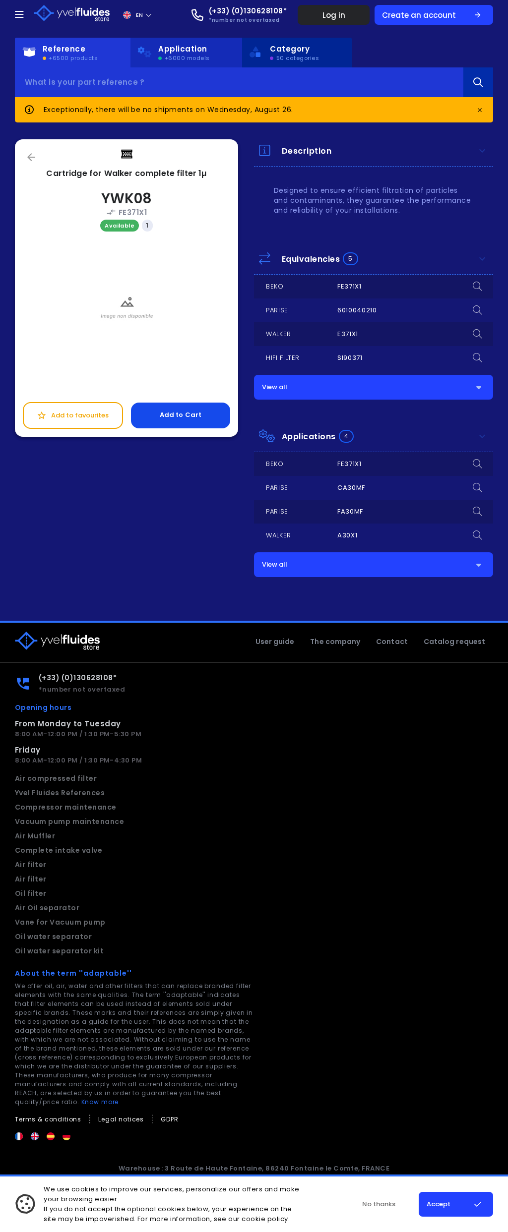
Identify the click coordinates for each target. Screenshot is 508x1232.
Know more (100, 1102)
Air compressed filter (56, 778)
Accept (438, 1204)
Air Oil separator (47, 908)
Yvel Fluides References (60, 793)
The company (335, 641)
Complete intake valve (58, 850)
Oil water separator (53, 936)
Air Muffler (35, 836)
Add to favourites (73, 415)
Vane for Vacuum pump (60, 922)
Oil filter (31, 893)
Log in (333, 15)
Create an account (432, 15)
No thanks (378, 1204)
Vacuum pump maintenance (69, 821)
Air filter (31, 865)
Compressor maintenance (66, 807)
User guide (275, 641)
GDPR (169, 1119)
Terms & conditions (48, 1119)
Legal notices (121, 1119)
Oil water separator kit (59, 951)
